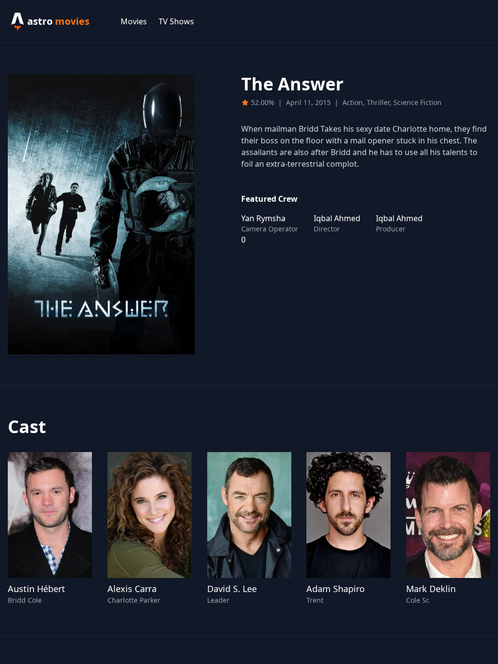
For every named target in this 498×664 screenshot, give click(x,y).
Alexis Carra (132, 588)
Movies (134, 21)
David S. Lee (232, 588)
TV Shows (176, 21)
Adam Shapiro (335, 588)
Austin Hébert (36, 588)
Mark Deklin (431, 588)
